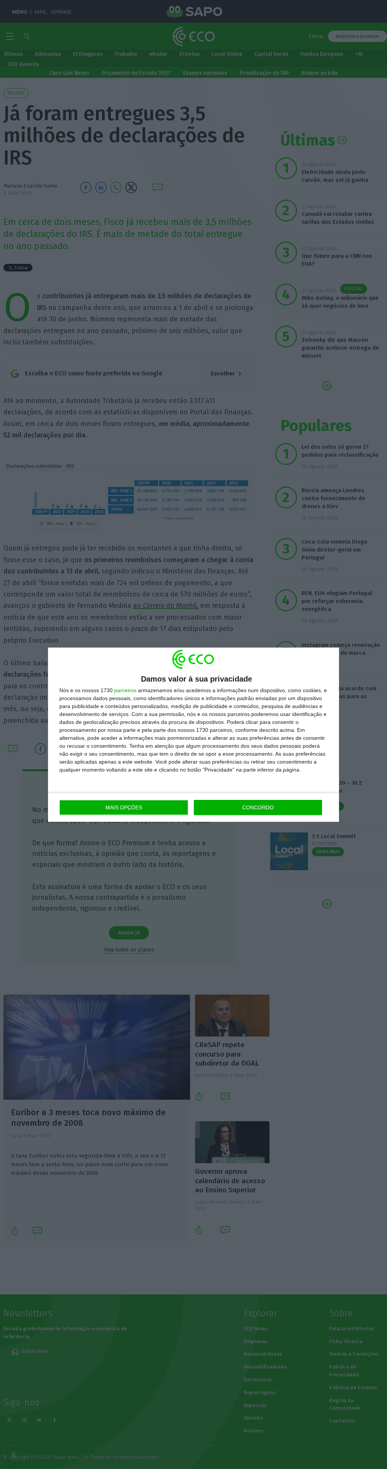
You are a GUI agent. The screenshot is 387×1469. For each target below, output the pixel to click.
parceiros (125, 690)
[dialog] (193, 735)
